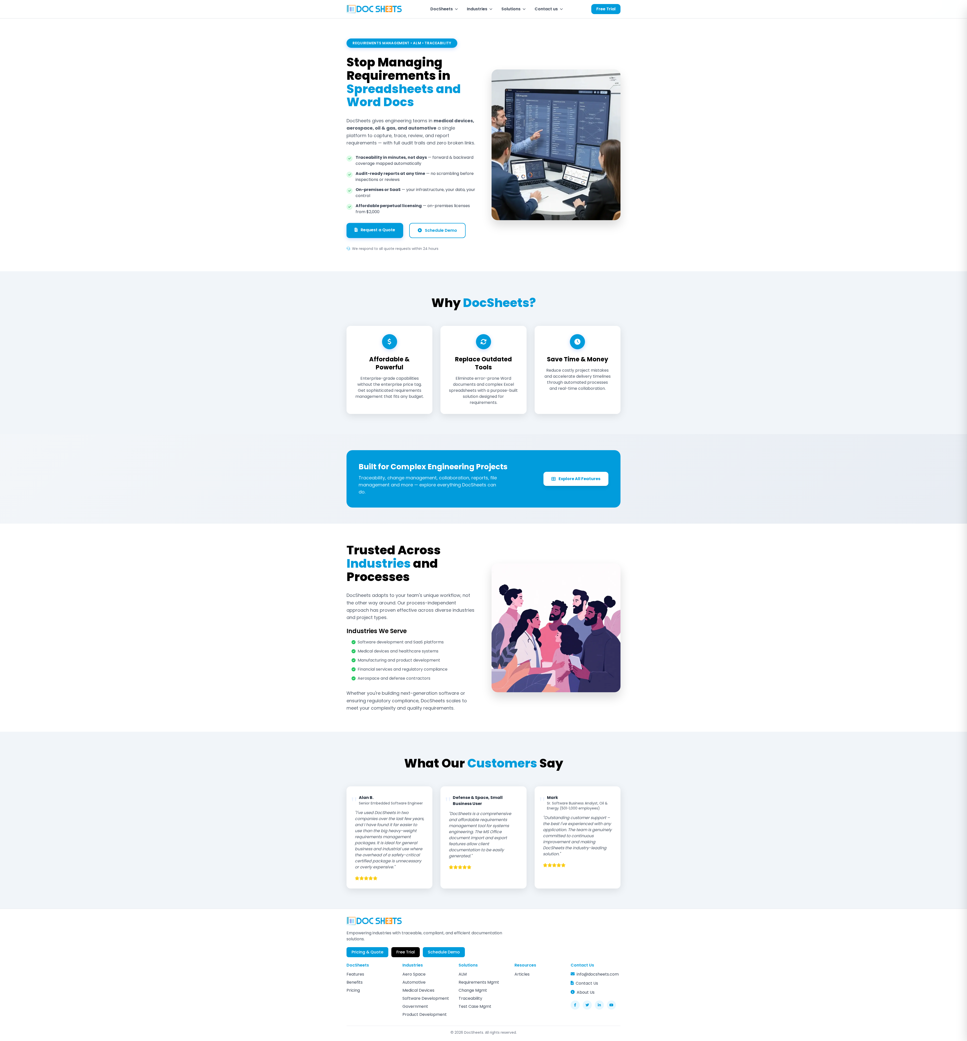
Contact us (546, 9)
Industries (477, 9)
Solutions (511, 9)
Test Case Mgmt (475, 1006)
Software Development (425, 998)
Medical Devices (418, 990)
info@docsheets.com (598, 974)
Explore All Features (579, 479)
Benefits (355, 982)
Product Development (424, 1014)
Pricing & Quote (367, 952)
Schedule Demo (441, 230)
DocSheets (441, 9)
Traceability (470, 998)
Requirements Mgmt (479, 982)
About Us (586, 992)
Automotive (414, 982)
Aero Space (414, 974)
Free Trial (605, 9)
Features (355, 974)
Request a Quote (378, 230)
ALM (463, 974)
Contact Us (587, 983)
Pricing (353, 990)
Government (415, 1006)
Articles (522, 974)
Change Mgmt (473, 990)
